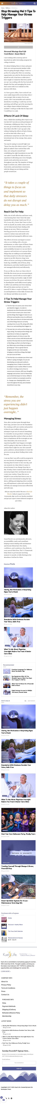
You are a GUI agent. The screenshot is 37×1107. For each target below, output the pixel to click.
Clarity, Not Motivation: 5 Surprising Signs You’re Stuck (19, 1025)
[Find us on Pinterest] (11, 1098)
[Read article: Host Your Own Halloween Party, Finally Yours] (18, 820)
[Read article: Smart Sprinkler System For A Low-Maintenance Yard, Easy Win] (18, 887)
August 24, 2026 (5, 870)
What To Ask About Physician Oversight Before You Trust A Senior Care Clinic (17, 651)
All (25, 700)
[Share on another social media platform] (18, 47)
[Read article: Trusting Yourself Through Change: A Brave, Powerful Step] (18, 852)
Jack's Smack (31, 700)
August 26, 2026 (8, 624)
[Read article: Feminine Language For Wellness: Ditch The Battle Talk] (6, 671)
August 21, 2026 (5, 905)
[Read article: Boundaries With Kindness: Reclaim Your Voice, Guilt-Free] (18, 607)
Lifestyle (5, 830)
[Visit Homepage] (18, 3)
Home (2, 8)
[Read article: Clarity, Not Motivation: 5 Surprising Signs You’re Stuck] (18, 577)
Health (7, 645)
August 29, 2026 (8, 594)
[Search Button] (35, 3)
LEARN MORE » (6, 971)
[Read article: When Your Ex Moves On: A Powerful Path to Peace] (6, 685)
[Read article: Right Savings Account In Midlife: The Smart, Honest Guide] (6, 692)
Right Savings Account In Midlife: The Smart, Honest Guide (22, 691)
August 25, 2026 (5, 836)
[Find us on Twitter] (8, 1098)
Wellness (8, 8)
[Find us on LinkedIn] (6, 1098)
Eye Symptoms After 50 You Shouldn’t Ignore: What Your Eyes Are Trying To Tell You (22, 678)
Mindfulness (14, 8)
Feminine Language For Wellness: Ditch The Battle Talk (22, 670)
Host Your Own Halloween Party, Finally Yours (18, 834)
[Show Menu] (2, 3)
